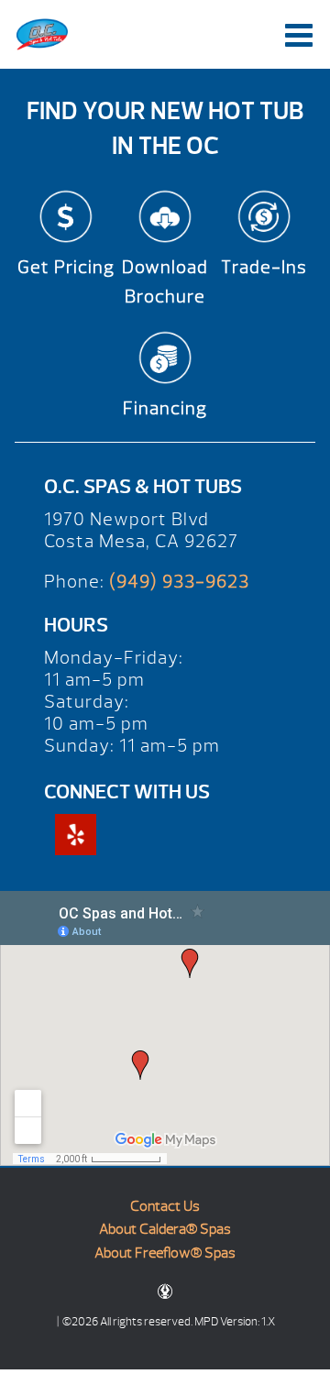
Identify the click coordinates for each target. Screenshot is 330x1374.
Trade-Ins (264, 267)
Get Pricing (66, 267)
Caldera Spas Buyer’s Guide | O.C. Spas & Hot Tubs (42, 34)
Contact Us (165, 1206)
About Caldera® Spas (165, 1229)
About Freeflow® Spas (165, 1253)
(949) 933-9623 (179, 581)
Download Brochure (165, 282)
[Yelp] (75, 834)
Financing (165, 408)
